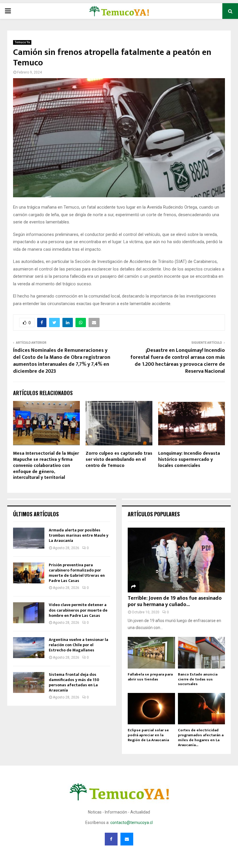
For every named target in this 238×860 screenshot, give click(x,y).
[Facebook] (111, 839)
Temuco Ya (22, 42)
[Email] (126, 839)
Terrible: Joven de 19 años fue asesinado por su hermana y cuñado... (175, 601)
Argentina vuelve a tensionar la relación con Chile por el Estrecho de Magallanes (78, 644)
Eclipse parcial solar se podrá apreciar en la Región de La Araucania (148, 735)
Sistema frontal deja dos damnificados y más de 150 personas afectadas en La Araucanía (74, 682)
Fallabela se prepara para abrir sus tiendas (150, 676)
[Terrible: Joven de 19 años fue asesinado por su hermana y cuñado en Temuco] (176, 560)
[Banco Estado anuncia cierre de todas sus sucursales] (201, 652)
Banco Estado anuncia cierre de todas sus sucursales (197, 679)
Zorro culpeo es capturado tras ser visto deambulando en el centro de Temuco (119, 459)
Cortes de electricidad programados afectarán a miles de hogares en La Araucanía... (200, 737)
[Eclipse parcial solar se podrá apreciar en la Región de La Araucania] (151, 708)
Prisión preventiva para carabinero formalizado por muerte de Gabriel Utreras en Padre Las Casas (77, 573)
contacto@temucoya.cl (131, 822)
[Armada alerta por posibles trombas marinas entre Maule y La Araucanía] (28, 538)
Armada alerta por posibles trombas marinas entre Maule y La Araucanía (78, 535)
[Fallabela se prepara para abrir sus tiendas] (151, 652)
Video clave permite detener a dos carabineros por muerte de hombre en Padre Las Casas (78, 610)
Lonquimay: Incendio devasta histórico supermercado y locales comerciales (189, 459)
